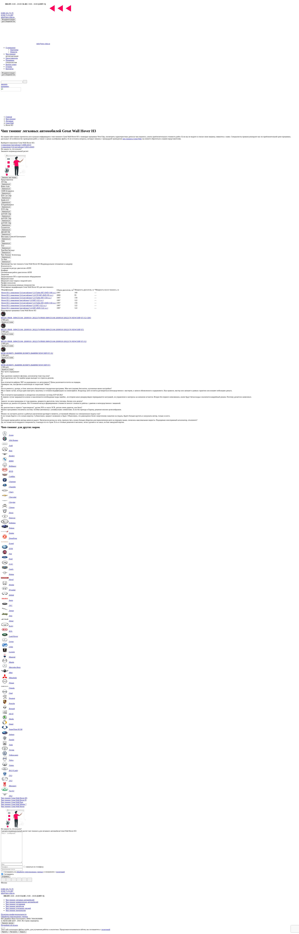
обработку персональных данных (29, 872)
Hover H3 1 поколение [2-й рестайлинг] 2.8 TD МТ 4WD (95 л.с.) (27, 295)
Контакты (9, 69)
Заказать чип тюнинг (9, 177)
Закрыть (23, 932)
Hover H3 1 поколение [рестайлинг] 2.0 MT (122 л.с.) (22, 300)
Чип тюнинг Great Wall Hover (12, 806)
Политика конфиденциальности (14, 914)
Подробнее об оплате (9, 925)
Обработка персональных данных (14, 917)
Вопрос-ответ (11, 65)
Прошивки (10, 60)
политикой (60, 872)
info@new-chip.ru (7, 17)
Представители (12, 58)
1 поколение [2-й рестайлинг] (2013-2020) (17, 147)
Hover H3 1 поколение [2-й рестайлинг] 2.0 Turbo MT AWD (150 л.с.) (28, 303)
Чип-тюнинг (11, 54)
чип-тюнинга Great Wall (131, 139)
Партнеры (14, 50)
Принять (5, 932)
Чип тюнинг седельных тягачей (18, 908)
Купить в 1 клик (7, 322)
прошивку (5, 85)
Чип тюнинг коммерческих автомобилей (22, 902)
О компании (10, 48)
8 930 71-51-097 (7, 15)
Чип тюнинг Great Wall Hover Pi (13, 800)
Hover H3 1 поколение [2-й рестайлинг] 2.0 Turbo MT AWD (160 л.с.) (28, 293)
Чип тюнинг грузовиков (15, 904)
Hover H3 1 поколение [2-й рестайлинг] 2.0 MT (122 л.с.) (23, 305)
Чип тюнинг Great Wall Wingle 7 (13, 804)
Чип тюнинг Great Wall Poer (12, 802)
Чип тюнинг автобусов (15, 906)
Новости (13, 52)
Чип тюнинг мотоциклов (16, 910)
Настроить (13, 932)
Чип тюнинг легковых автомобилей (20, 900)
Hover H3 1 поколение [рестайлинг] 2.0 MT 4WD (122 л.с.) (24, 308)
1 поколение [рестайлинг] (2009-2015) (16, 145)
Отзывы (9, 67)
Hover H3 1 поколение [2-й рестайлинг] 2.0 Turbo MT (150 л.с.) (26, 298)
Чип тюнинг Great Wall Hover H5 (14, 798)
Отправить (5, 876)
